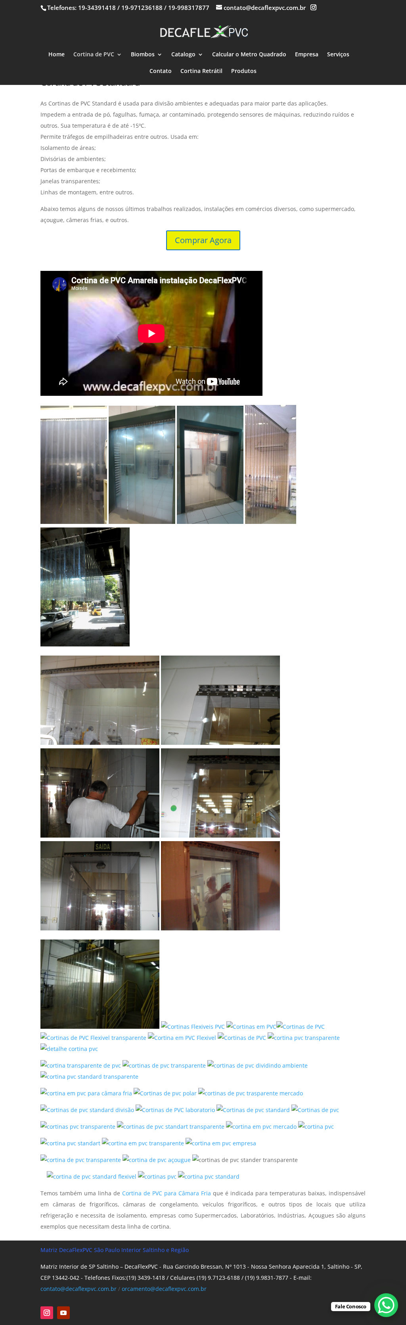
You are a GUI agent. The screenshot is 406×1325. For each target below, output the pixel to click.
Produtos (244, 71)
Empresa (306, 55)
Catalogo (183, 55)
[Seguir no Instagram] (46, 1312)
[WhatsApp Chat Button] (386, 1305)
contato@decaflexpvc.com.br (78, 1288)
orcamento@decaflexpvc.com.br (164, 1288)
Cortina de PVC (93, 55)
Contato (160, 71)
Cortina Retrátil (201, 71)
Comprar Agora (203, 240)
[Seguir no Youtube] (63, 1312)
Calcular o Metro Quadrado (249, 55)
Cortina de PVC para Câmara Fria (166, 1193)
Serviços (338, 55)
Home (56, 55)
